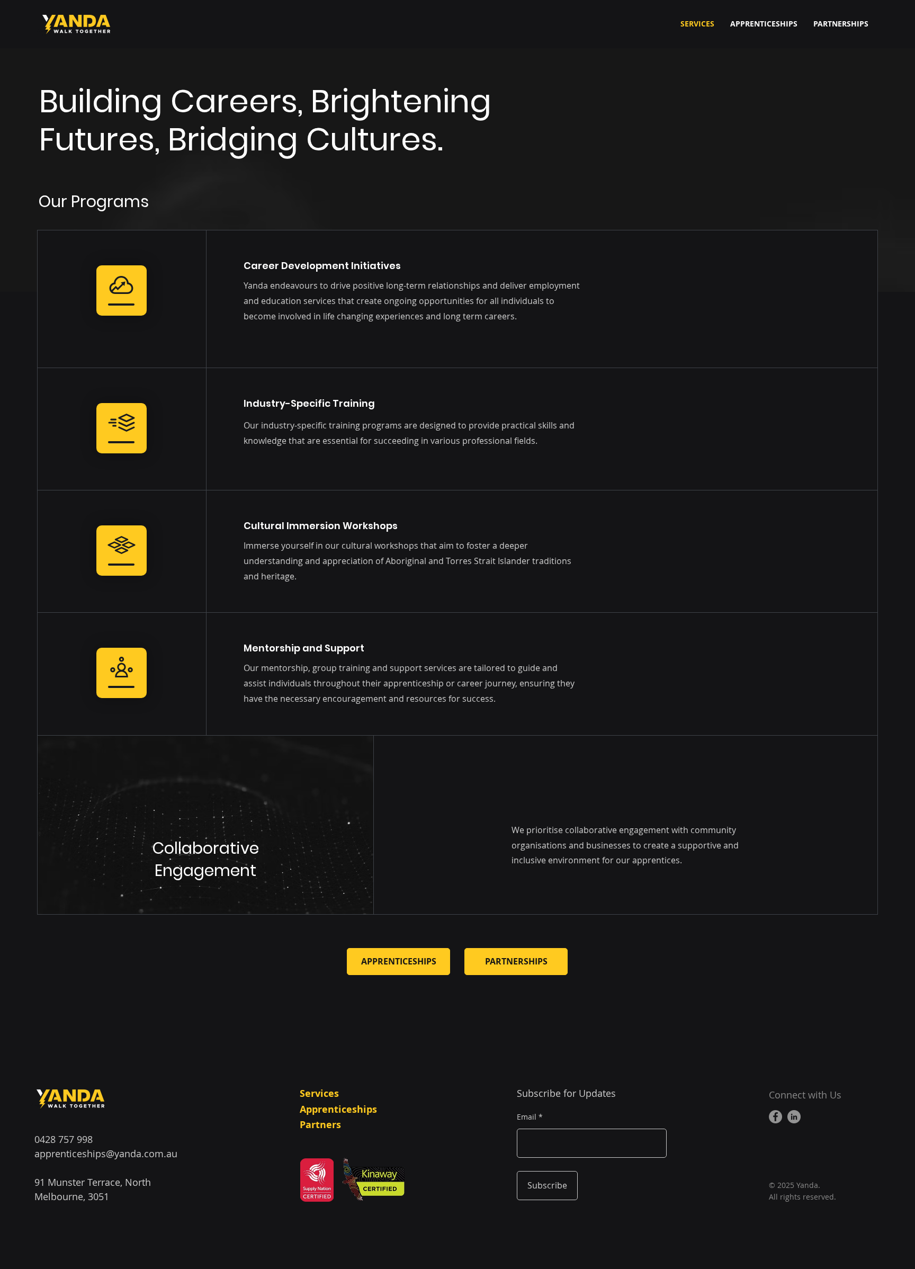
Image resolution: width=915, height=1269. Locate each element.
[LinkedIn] (794, 1116)
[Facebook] (775, 1116)
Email (526, 1117)
